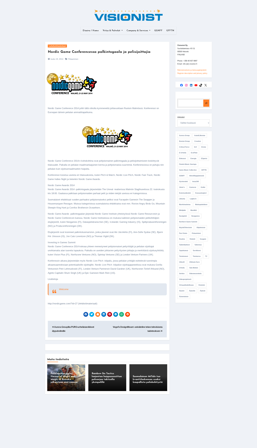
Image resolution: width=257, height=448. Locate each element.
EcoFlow (194, 153)
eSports (204, 158)
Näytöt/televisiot (185, 227)
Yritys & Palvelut (112, 31)
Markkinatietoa (184, 204)
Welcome (63, 289)
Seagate (203, 239)
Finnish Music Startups (187, 164)
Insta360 (195, 181)
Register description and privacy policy (192, 73)
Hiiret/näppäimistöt (196, 176)
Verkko (181, 273)
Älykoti (202, 291)
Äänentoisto (183, 297)
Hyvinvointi (183, 181)
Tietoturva (197, 256)
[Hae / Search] (206, 103)
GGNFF (158, 31)
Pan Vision (183, 233)
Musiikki (193, 210)
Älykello (192, 291)
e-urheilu (182, 153)
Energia (193, 158)
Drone (203, 147)
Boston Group (184, 141)
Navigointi (183, 216)
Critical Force (184, 147)
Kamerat (192, 187)
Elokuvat (182, 158)
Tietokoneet (183, 256)
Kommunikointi (185, 193)
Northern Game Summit (188, 222)
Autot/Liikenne (199, 135)
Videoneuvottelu (195, 273)
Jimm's (182, 187)
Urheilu (182, 268)
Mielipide (182, 210)
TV (206, 256)
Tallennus (198, 245)
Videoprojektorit (185, 279)
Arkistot (180, 117)
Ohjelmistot (200, 227)
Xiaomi (181, 291)
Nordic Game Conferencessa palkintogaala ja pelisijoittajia (99, 52)
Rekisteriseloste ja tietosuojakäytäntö (191, 70)
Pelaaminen (73, 59)
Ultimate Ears (194, 262)
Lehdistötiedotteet (57, 46)
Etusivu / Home (91, 31)
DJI (195, 147)
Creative (197, 141)
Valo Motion (193, 268)
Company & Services (138, 31)
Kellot (203, 187)
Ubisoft (182, 262)
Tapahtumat (183, 250)
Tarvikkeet (197, 250)
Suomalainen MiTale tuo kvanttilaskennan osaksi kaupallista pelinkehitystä (147, 379)
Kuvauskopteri (201, 193)
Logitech (193, 199)
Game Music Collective (188, 170)
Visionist (201, 285)
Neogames (195, 216)
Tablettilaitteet (184, 245)
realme (182, 239)
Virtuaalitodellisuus (186, 285)
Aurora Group (184, 135)
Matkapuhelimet (201, 204)
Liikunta (182, 199)
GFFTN (170, 31)
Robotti (192, 239)
